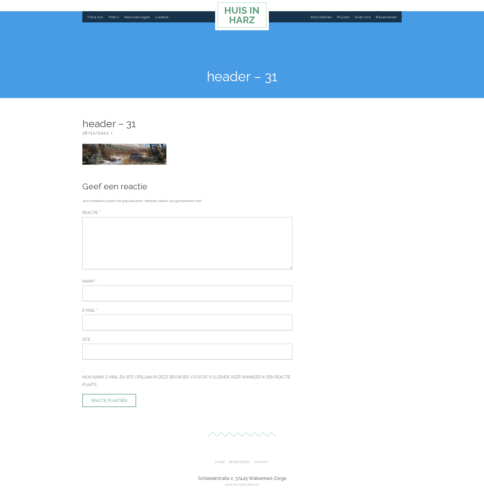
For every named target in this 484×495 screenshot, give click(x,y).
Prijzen (343, 17)
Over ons (363, 17)
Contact (261, 462)
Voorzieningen (137, 17)
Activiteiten (321, 17)
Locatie (161, 17)
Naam (89, 281)
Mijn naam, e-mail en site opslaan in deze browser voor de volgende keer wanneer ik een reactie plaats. (186, 381)
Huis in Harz (242, 15)
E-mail (90, 310)
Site (86, 339)
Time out (95, 17)
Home (220, 462)
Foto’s (114, 17)
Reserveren (386, 17)
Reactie (91, 212)
